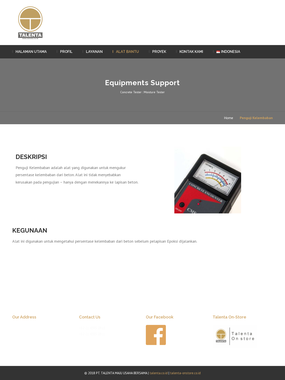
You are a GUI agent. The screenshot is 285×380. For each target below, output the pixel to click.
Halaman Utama (31, 52)
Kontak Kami (191, 52)
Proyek (159, 52)
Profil (66, 52)
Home (228, 118)
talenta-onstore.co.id (185, 373)
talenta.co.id (159, 373)
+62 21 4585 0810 (92, 328)
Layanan (94, 52)
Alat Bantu (127, 52)
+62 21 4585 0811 (92, 334)
